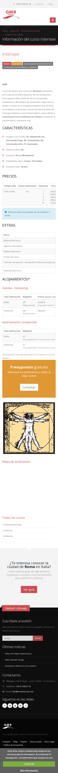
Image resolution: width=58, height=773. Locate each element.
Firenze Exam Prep (13, 524)
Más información (29, 770)
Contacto (39, 4)
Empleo (23, 741)
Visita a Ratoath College (14, 660)
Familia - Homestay (15, 288)
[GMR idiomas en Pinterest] (20, 705)
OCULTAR (29, 764)
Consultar (29, 387)
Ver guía (29, 589)
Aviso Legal (49, 741)
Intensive (9, 536)
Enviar (38, 638)
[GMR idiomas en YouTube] (15, 705)
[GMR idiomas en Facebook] (4, 705)
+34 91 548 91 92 (23, 686)
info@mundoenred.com (22, 691)
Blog (50, 4)
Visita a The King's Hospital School (18, 654)
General (8, 530)
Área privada (35, 741)
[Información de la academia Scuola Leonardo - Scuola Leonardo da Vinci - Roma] (29, 454)
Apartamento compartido (19, 322)
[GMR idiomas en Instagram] (25, 705)
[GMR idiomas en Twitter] (10, 705)
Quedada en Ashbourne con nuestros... (21, 666)
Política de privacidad (13, 745)
